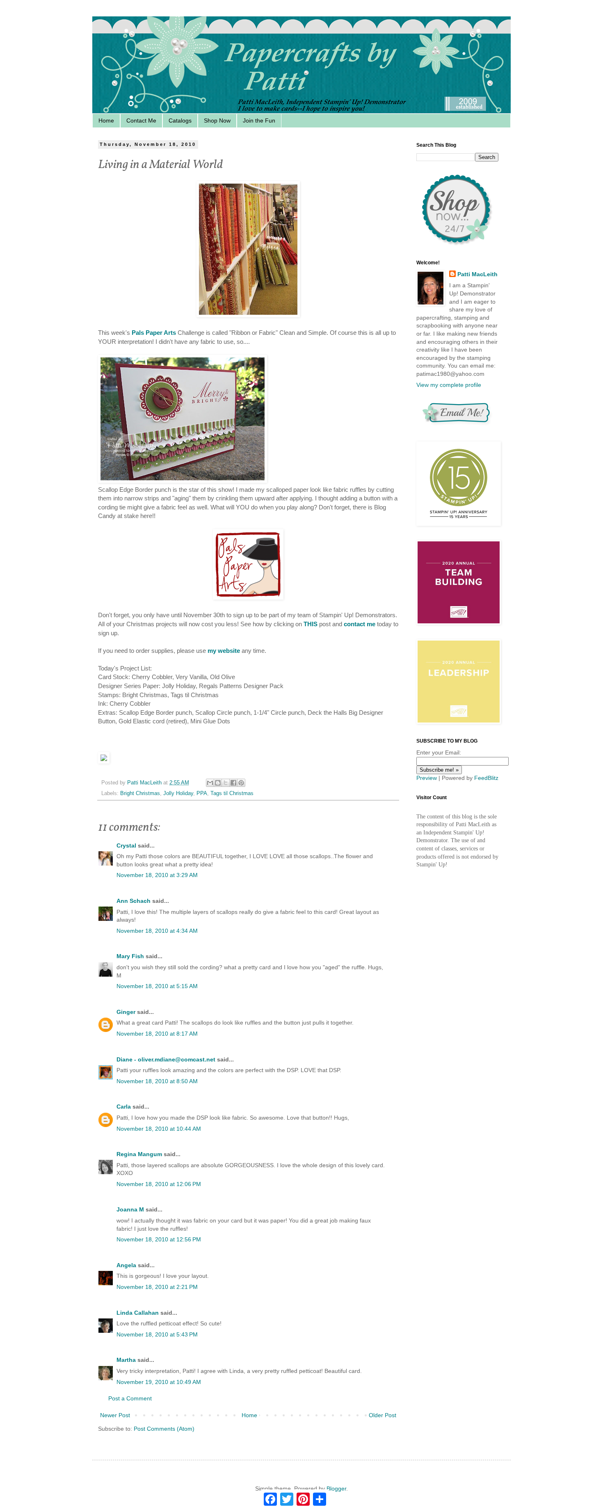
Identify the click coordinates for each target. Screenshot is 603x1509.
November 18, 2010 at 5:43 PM (157, 1334)
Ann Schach (133, 901)
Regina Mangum (139, 1154)
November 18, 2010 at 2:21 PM (157, 1287)
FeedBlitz (486, 778)
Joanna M (130, 1209)
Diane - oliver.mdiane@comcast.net (165, 1059)
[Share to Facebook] (233, 783)
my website (224, 650)
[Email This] (210, 783)
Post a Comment (130, 1398)
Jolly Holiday (178, 793)
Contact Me (141, 120)
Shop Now (217, 120)
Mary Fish (130, 956)
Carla (123, 1106)
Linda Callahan (137, 1312)
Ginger (125, 1012)
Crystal (126, 845)
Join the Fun (259, 120)
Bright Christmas (140, 793)
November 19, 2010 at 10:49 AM (158, 1382)
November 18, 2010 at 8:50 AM (157, 1081)
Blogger (336, 1488)
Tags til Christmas (232, 793)
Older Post (382, 1415)
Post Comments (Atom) (164, 1428)
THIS (310, 623)
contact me (359, 623)
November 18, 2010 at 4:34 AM (157, 930)
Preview (426, 778)
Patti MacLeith (477, 274)
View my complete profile (448, 385)
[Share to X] (226, 783)
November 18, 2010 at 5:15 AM (157, 986)
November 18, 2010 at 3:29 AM (157, 875)
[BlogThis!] (218, 783)
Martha (126, 1360)
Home (106, 120)
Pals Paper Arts (155, 332)
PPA (201, 793)
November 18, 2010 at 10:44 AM (158, 1128)
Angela (126, 1265)
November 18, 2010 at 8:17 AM (157, 1033)
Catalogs (180, 120)
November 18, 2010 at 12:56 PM (158, 1239)
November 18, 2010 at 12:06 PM (158, 1184)
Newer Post (115, 1415)
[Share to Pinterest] (241, 783)
